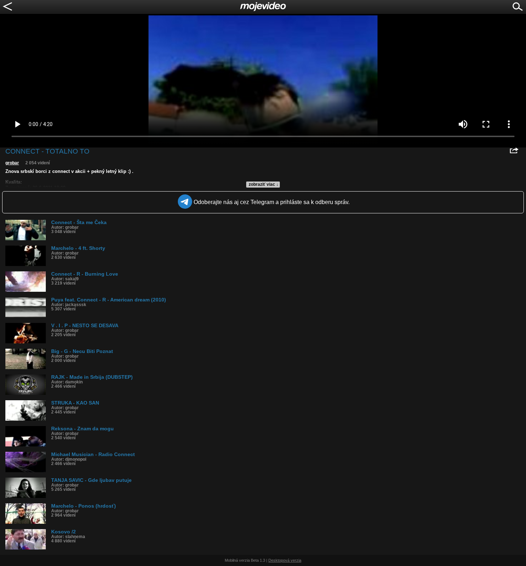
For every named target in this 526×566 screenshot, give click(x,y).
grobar (12, 163)
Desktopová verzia (284, 560)
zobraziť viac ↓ (263, 184)
